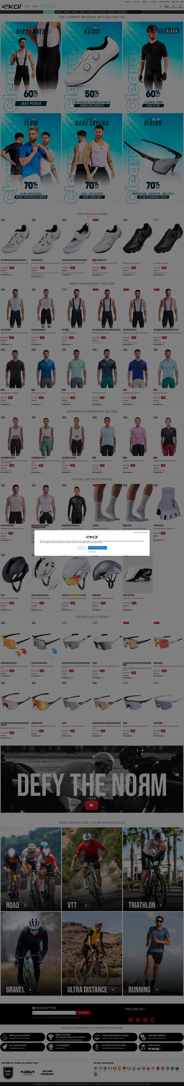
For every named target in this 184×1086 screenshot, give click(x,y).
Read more (82, 548)
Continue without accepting (140, 532)
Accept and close (97, 548)
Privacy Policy (92, 551)
